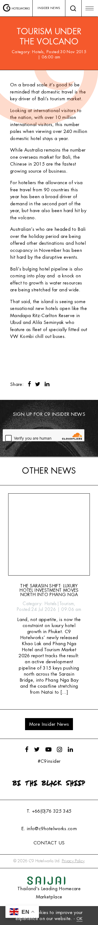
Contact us (49, 843)
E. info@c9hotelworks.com (49, 828)
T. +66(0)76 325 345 (49, 811)
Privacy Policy (73, 861)
